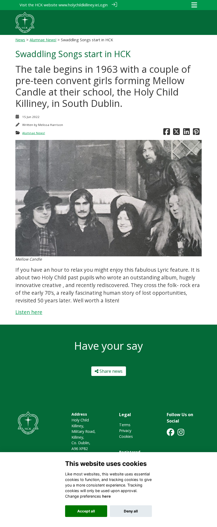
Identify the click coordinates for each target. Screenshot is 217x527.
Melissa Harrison (50, 125)
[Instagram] (181, 433)
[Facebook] (170, 433)
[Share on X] (176, 132)
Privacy (125, 430)
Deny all (131, 511)
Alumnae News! (43, 39)
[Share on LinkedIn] (186, 132)
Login (103, 4)
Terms (124, 424)
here (106, 496)
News (20, 39)
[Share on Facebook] (166, 132)
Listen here (28, 312)
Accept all (86, 511)
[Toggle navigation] (194, 5)
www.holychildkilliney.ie (78, 4)
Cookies (126, 436)
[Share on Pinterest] (196, 132)
